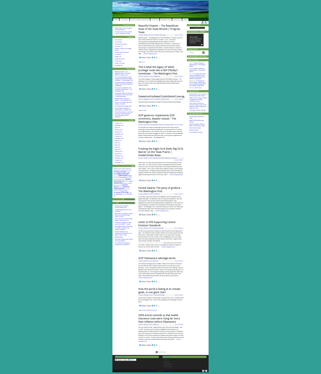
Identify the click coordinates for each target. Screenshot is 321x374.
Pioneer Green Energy (195, 128)
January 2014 (118, 132)
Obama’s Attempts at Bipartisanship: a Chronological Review (197, 64)
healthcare (118, 183)
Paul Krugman (130, 199)
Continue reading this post (150, 53)
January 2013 (118, 153)
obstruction (127, 189)
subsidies (124, 194)
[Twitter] (205, 22)
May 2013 (117, 145)
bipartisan (124, 170)
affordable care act (117, 168)
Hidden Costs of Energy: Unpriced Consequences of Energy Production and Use (198, 99)
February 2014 (119, 129)
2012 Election (124, 19)
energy (130, 176)
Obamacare (119, 188)
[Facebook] (202, 22)
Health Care (155, 261)
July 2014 (117, 127)
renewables (117, 192)
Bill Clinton (119, 170)
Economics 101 (161, 124)
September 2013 (119, 138)
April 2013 (117, 147)
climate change (145, 310)
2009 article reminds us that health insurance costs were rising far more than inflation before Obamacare (159, 318)
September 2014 (119, 125)
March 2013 (118, 149)
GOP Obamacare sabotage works (156, 258)
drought (126, 174)
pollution (116, 190)
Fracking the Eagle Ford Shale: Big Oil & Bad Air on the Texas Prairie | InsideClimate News (160, 152)
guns (131, 181)
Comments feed (168, 364)
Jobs (121, 185)
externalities (123, 177)
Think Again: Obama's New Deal (197, 110)
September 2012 (119, 162)
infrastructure (116, 185)
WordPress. (171, 370)
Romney (124, 192)
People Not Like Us (165, 99)
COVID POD (155, 19)
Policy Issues (163, 35)
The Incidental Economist (127, 203)
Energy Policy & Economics (170, 158)
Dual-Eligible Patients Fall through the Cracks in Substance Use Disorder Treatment (123, 228)
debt (115, 174)
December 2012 (119, 156)
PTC (119, 190)
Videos (185, 19)
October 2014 (118, 123)
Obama (126, 186)
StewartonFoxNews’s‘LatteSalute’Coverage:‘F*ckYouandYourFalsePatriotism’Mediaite (124, 84)
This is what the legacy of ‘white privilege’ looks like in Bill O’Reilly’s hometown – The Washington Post (158, 70)
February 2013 (119, 151)
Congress (128, 172)
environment (116, 177)
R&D (121, 190)
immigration (129, 183)
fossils (128, 177)
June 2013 (117, 142)
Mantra (165, 370)
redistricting (124, 190)
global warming (153, 310)
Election (123, 175)
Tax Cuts (129, 194)
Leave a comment (179, 35)
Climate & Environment (158, 158)
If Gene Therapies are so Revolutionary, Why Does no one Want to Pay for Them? (123, 233)
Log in (165, 360)
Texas (143, 62)
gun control (126, 181)
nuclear (120, 187)
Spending (119, 194)
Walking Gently (119, 237)
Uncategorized (156, 76)
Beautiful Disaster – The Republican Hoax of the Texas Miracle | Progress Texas (159, 29)
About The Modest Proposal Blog (139, 19)
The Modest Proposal (128, 4)
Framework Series (165, 19)
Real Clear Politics (193, 130)
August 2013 (118, 140)
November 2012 (119, 158)
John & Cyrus (177, 19)
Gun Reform (118, 54)
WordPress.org (167, 366)
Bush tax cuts (129, 170)
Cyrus (141, 35)
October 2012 (118, 160)
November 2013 (119, 134)
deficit (119, 173)
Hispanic (125, 183)
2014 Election (156, 35)
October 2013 (118, 136)
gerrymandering (122, 179)
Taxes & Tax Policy (169, 124)
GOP (122, 181)
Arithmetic (123, 168)
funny (117, 179)
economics (116, 175)
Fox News (144, 110)
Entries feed (167, 362)
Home (116, 19)
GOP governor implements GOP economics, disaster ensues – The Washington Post (157, 118)
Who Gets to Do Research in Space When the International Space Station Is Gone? (124, 215)
